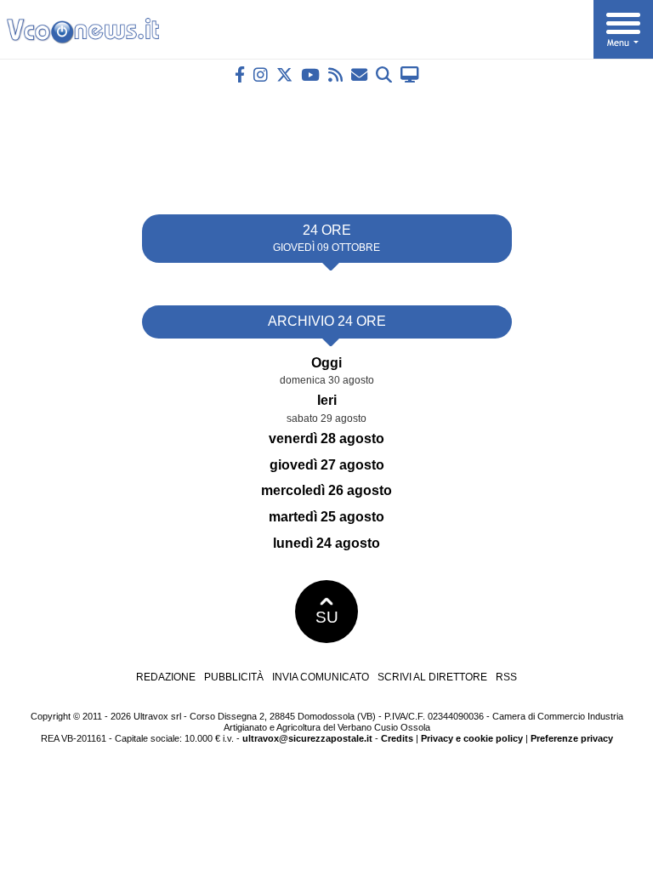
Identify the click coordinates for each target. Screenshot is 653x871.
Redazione (166, 677)
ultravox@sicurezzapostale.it (307, 738)
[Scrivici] (359, 74)
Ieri (327, 400)
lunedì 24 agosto (326, 543)
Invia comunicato (320, 677)
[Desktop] (409, 74)
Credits (397, 738)
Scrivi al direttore (432, 677)
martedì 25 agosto (326, 517)
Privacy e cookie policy (472, 738)
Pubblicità (234, 677)
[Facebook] (240, 74)
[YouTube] (310, 74)
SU (326, 617)
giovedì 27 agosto (327, 465)
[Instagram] (260, 74)
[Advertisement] (326, 142)
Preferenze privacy (572, 738)
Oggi (326, 363)
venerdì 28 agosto (326, 438)
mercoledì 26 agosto (326, 490)
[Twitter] (284, 74)
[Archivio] (384, 74)
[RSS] (335, 74)
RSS (506, 677)
